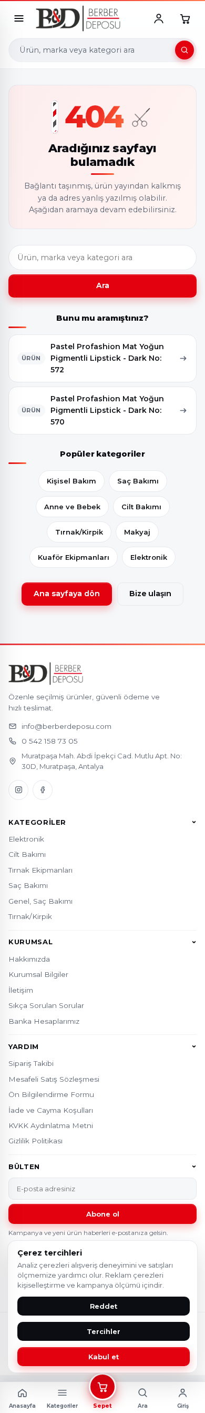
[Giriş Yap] (158, 18)
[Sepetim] (185, 18)
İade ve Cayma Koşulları (50, 1110)
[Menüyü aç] (18, 18)
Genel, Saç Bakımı (40, 901)
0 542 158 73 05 (50, 741)
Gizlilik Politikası (35, 1141)
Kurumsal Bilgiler (38, 974)
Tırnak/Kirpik (79, 532)
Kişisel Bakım (71, 481)
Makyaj (137, 532)
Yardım (23, 1046)
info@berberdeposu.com (66, 726)
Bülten (24, 1166)
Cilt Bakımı (141, 506)
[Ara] (184, 50)
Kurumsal (30, 942)
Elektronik (148, 557)
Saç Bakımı (138, 481)
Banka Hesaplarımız (43, 1021)
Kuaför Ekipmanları (73, 557)
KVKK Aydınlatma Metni (50, 1125)
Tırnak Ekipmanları (40, 870)
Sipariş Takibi (31, 1063)
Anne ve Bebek (72, 506)
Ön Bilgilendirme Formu (51, 1094)
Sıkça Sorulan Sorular (46, 1005)
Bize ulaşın (150, 593)
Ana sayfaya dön (67, 593)
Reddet (103, 1306)
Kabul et (103, 1356)
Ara (102, 285)
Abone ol (102, 1214)
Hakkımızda (29, 959)
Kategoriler (37, 822)
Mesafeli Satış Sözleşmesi (53, 1079)
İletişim (20, 990)
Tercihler (103, 1331)
